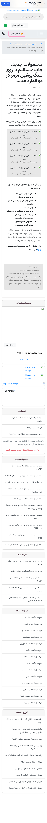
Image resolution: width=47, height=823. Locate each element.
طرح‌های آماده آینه (34, 663)
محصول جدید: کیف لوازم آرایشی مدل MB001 (23, 475)
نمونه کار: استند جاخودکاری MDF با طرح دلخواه (25, 589)
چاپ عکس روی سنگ (14, 277)
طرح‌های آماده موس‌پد (33, 702)
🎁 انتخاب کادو (17, 33)
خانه (41, 44)
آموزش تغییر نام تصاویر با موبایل (28, 768)
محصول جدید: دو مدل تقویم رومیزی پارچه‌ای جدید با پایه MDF (23, 507)
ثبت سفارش (23, 360)
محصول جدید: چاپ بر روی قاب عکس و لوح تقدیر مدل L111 (24, 517)
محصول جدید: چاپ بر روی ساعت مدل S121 (23, 544)
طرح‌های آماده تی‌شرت (33, 624)
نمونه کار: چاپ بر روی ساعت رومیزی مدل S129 (25, 563)
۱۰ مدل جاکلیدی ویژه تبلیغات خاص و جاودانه (23, 482)
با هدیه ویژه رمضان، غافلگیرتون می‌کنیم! (25, 434)
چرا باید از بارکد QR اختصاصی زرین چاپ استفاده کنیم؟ (25, 747)
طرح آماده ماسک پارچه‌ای (32, 630)
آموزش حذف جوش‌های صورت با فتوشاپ (25, 781)
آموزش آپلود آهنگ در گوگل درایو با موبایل (25, 788)
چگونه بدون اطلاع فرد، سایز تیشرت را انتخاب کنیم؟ (24, 721)
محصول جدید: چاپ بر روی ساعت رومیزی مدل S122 (25, 527)
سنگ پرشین (22, 283)
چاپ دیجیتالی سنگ (32, 273)
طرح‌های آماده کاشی (34, 676)
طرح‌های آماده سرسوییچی (31, 683)
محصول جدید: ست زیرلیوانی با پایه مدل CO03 (25, 536)
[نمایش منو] (41, 33)
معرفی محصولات (30, 44)
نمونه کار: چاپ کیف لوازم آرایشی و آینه (26, 571)
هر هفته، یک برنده (34, 427)
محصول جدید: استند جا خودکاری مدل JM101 (26, 468)
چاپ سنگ (20, 273)
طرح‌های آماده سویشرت (32, 637)
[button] (6, 26)
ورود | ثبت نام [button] (18, 25)
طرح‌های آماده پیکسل (33, 650)
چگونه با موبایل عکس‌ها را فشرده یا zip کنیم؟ (23, 755)
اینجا (39, 249)
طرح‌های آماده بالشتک (33, 656)
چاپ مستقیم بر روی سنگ (32, 280)
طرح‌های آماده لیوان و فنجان (30, 696)
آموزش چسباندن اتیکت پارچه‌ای (29, 775)
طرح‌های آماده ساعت (33, 617)
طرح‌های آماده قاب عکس (32, 669)
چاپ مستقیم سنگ (16, 280)
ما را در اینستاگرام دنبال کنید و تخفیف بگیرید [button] (23, 450)
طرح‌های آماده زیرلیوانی (32, 689)
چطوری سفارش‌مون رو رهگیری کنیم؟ (27, 739)
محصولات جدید (16, 44)
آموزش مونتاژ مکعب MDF (31, 762)
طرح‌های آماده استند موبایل (31, 643)
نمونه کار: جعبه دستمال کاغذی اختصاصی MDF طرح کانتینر (25, 599)
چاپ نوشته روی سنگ (34, 283)
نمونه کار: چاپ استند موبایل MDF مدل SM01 (26, 579)
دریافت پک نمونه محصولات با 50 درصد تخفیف (26, 419)
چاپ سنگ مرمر (27, 277)
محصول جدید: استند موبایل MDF (28, 498)
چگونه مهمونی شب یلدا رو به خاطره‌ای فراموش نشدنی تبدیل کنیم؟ (26, 731)
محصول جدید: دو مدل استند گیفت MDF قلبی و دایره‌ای (25, 490)
